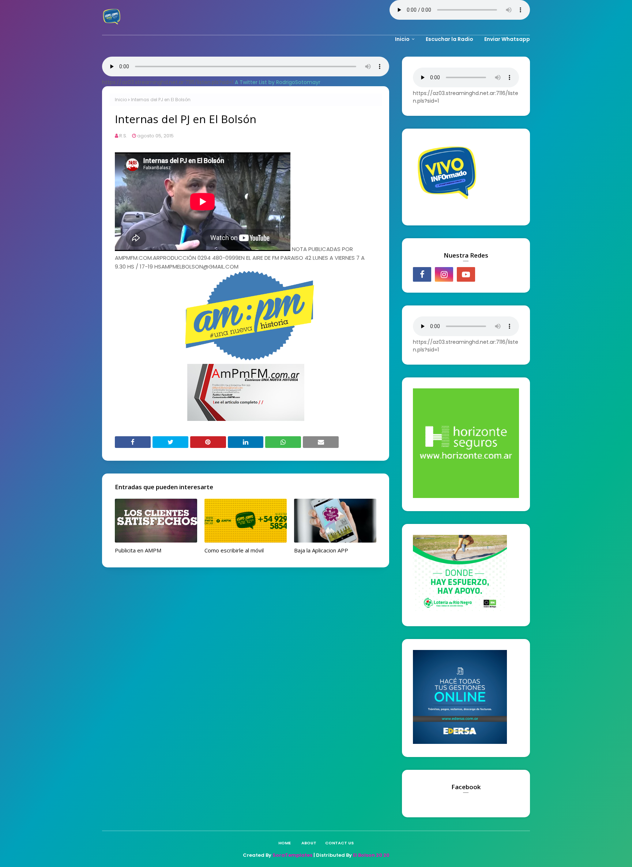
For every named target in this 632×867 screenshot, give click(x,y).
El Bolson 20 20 (371, 855)
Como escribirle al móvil (234, 550)
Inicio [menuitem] (402, 39)
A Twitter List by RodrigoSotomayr (277, 82)
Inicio (121, 99)
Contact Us (339, 843)
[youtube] (466, 274)
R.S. (123, 135)
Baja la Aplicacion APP (321, 550)
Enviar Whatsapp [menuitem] (507, 39)
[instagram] (444, 274)
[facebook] (422, 274)
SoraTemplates (292, 855)
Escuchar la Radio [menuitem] (449, 39)
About (308, 843)
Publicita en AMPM (138, 550)
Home (284, 843)
